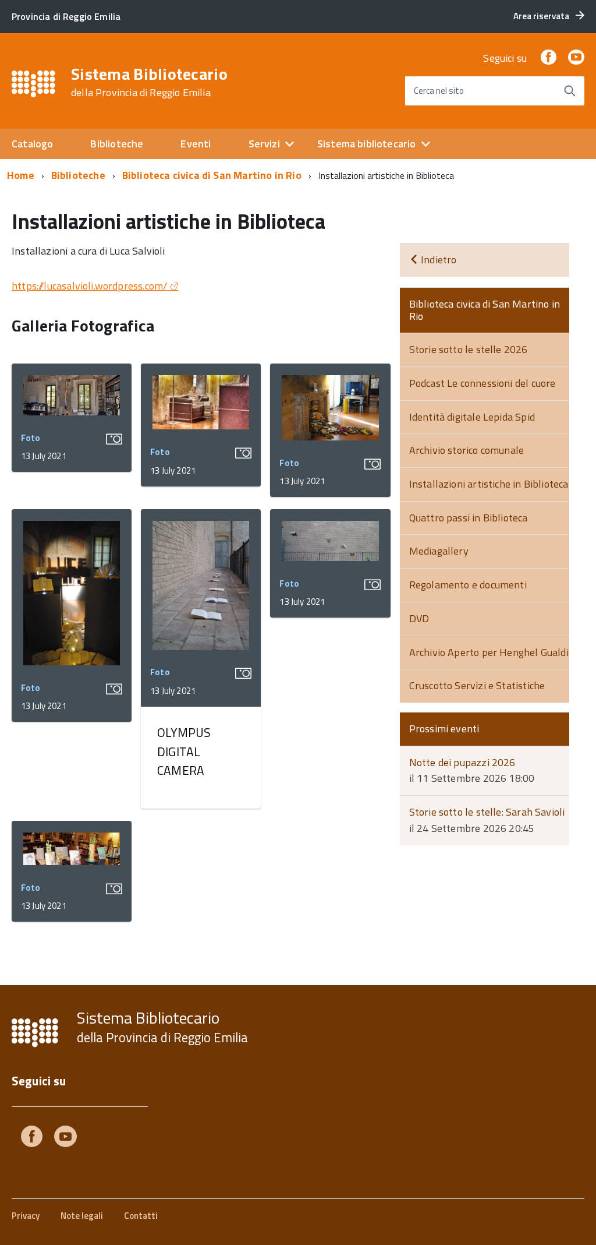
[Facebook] (548, 58)
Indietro (437, 259)
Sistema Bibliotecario (149, 82)
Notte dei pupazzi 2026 (462, 762)
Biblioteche (116, 143)
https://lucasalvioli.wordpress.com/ (89, 286)
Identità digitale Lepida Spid (472, 417)
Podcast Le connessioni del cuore (482, 383)
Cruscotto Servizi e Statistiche (477, 685)
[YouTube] (576, 58)
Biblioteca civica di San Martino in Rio (211, 175)
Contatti (141, 1215)
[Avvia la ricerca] (569, 90)
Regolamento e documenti (468, 584)
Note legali (82, 1215)
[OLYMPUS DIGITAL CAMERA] (200, 587)
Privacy (26, 1215)
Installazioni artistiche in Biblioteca (489, 484)
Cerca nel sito (439, 91)
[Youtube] (65, 1138)
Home (20, 175)
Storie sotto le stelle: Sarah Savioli (487, 812)
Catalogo (32, 143)
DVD (419, 618)
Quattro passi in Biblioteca (468, 517)
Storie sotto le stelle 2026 (468, 349)
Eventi (195, 143)
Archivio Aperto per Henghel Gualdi (489, 652)
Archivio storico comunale (466, 450)
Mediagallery (439, 551)
